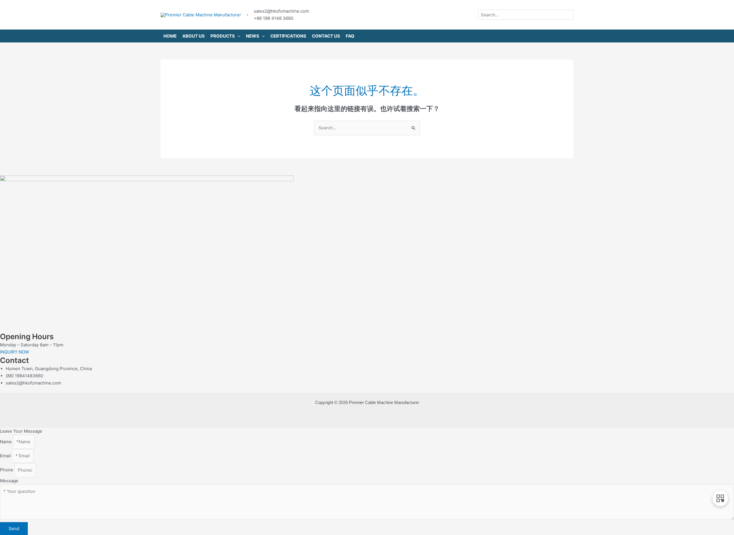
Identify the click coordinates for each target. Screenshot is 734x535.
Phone (7, 470)
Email (6, 455)
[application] (237, 36)
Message (9, 480)
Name (6, 441)
